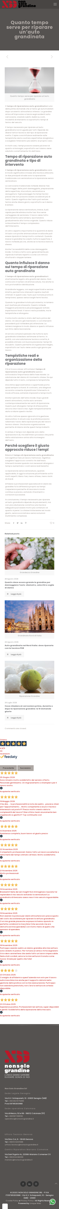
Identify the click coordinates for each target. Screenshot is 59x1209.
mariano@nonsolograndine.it (19, 1159)
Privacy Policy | (28, 1200)
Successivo (25, 768)
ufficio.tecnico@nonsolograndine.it (21, 1144)
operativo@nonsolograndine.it (19, 1118)
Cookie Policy (12, 1200)
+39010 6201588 (15, 1142)
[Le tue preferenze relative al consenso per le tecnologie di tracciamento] (5, 1206)
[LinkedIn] (29, 1184)
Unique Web (35, 1203)
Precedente (8, 768)
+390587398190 (15, 1116)
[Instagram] (36, 1184)
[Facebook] (23, 1184)
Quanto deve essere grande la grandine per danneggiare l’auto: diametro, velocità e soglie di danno (29, 585)
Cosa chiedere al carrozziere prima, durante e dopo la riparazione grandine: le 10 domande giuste (29, 709)
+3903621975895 (16, 1101)
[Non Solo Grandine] (19, 4)
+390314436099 (15, 1157)
